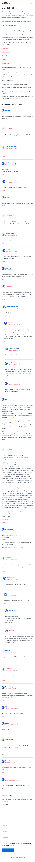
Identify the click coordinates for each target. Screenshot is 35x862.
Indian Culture (6, 52)
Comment (5, 804)
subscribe (16, 75)
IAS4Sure (6, 3)
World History (6, 63)
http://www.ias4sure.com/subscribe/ (12, 568)
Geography (5, 48)
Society (4, 59)
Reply (3, 121)
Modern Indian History (8, 56)
